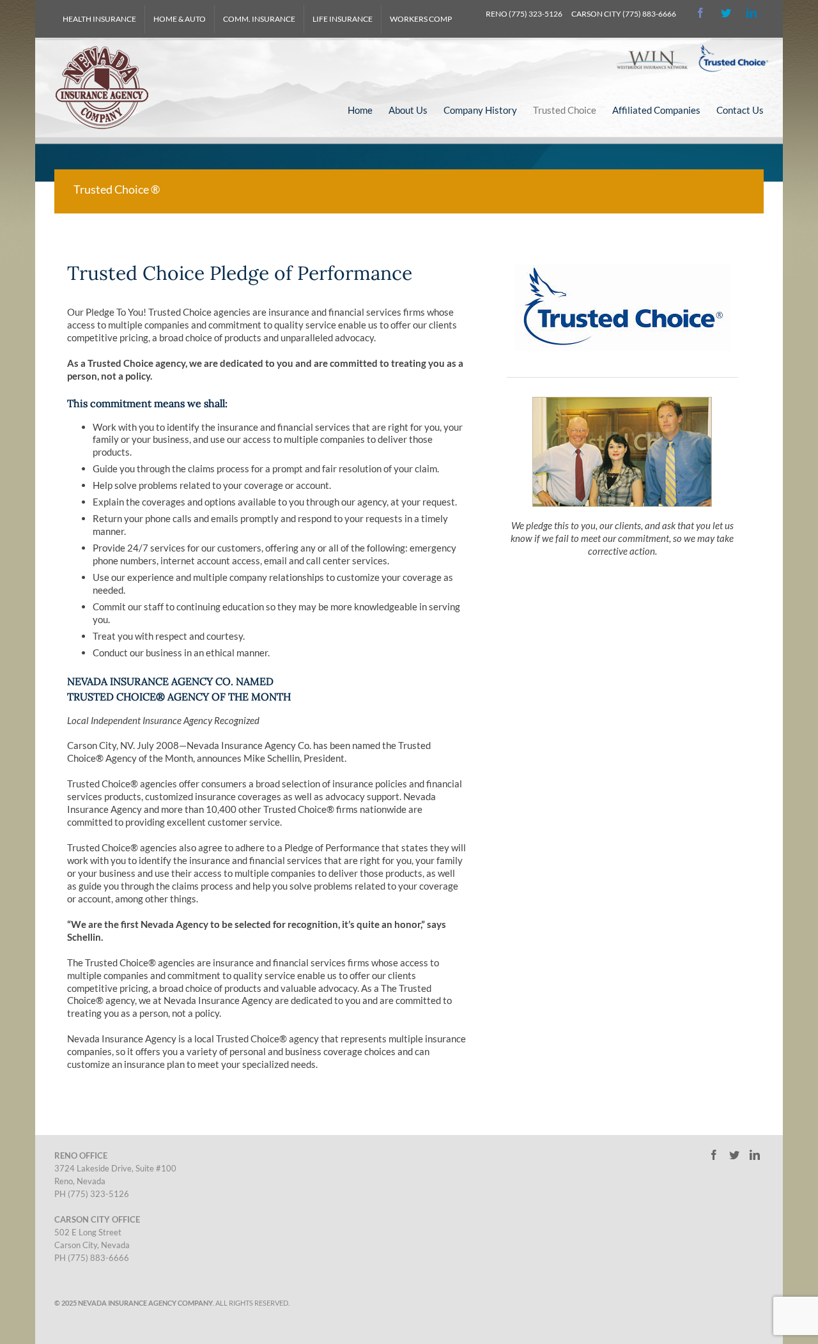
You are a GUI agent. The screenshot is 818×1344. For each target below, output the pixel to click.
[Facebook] (694, 13)
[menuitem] (99, 19)
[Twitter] (726, 13)
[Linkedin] (751, 13)
